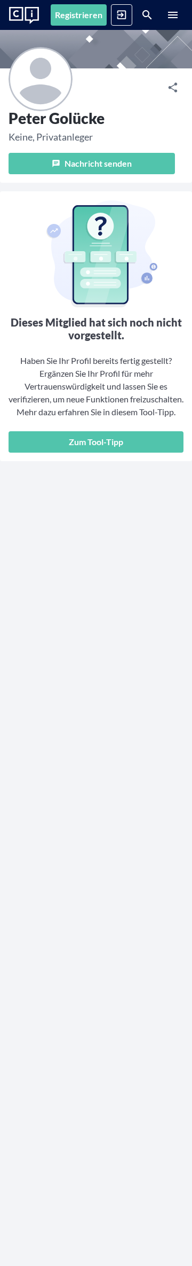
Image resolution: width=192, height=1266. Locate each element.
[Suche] (147, 15)
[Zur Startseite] (24, 15)
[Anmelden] (121, 15)
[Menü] (172, 15)
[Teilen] (172, 87)
